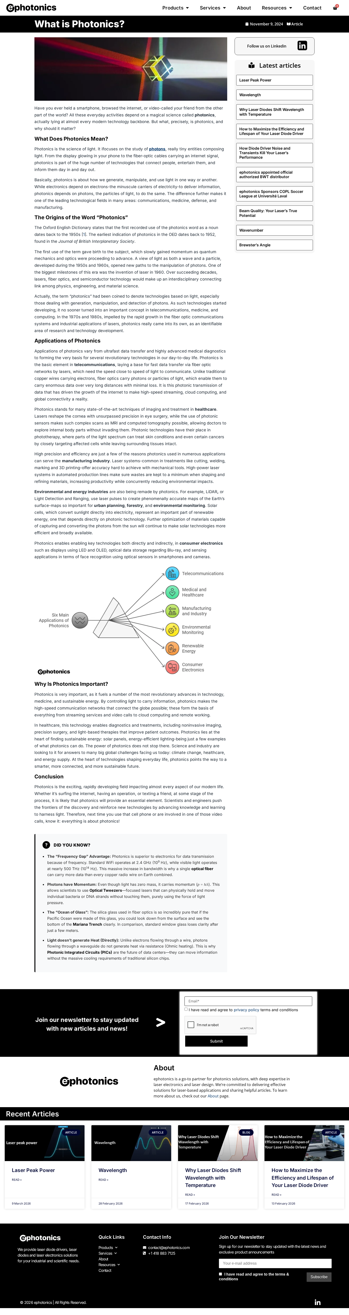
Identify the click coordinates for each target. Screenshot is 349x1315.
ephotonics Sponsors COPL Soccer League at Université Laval (271, 193)
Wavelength (250, 94)
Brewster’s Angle (254, 245)
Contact (312, 8)
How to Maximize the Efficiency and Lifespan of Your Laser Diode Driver (271, 131)
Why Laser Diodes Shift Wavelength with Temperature (271, 111)
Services (210, 8)
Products (173, 8)
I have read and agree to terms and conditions (243, 1009)
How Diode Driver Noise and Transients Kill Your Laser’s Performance (264, 153)
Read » (17, 1180)
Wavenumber (251, 230)
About (244, 8)
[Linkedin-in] (318, 1302)
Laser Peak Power (255, 80)
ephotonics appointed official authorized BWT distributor (265, 174)
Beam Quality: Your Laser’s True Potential (268, 213)
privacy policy (246, 1009)
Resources (274, 8)
